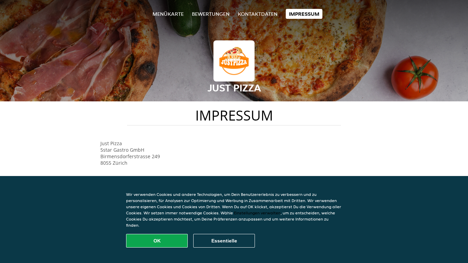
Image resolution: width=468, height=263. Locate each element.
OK (157, 240)
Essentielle (224, 240)
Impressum (304, 13)
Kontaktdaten (258, 13)
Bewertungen (211, 13)
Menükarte (168, 13)
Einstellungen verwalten (257, 212)
